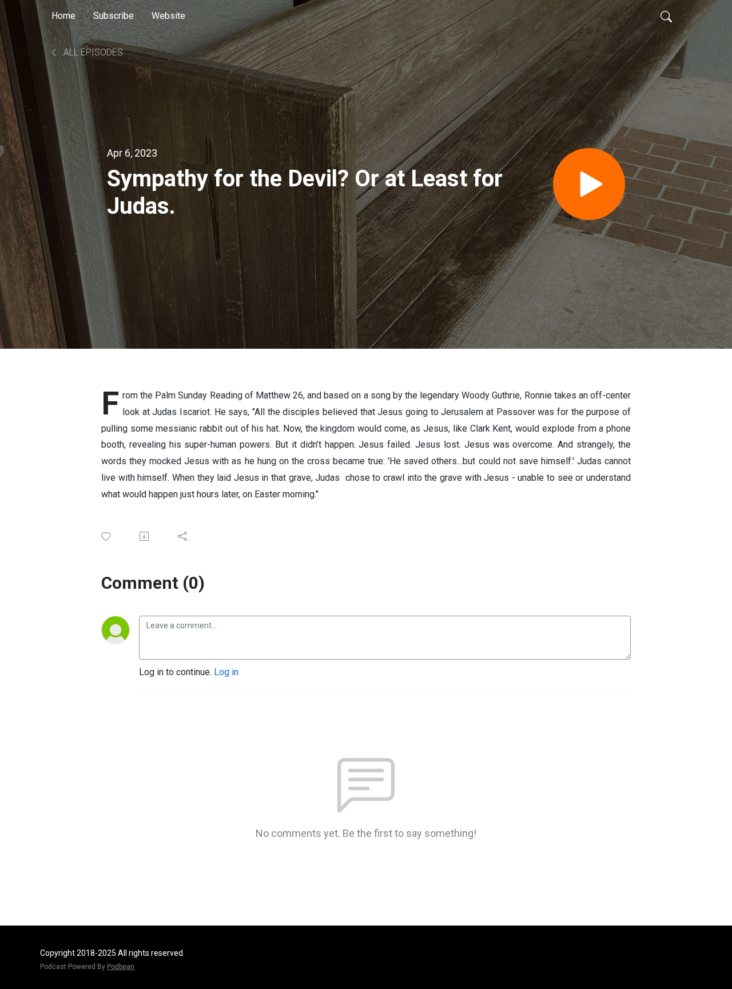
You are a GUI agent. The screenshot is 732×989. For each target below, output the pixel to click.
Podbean (120, 967)
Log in (226, 672)
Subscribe (113, 15)
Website (168, 15)
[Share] (183, 536)
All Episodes (92, 52)
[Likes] (106, 537)
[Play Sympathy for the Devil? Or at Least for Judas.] (589, 184)
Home (63, 15)
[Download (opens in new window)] (145, 536)
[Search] (666, 16)
